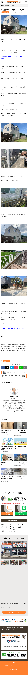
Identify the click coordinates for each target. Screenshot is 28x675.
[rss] (16, 662)
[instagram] (14, 662)
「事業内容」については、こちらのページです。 (13, 328)
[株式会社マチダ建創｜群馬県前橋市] (14, 2)
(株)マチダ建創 (14, 396)
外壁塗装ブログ (6, 12)
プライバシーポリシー (13, 665)
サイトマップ (20, 665)
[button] (3, 367)
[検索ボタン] (2, 2)
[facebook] (12, 662)
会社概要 (6, 665)
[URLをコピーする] (25, 367)
